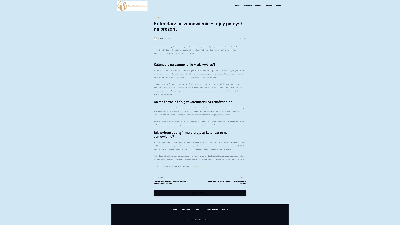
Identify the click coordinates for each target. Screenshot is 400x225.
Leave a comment (198, 193)
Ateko (197, 166)
